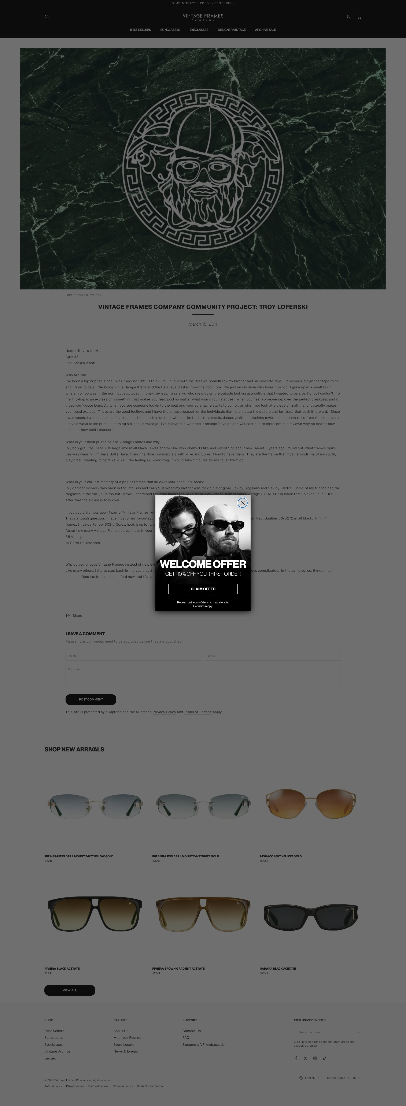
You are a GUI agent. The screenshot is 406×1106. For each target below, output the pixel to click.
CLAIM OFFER (203, 589)
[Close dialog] (242, 503)
